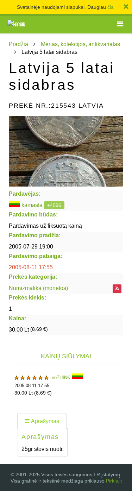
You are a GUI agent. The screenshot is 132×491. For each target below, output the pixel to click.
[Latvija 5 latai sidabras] (66, 151)
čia (110, 7)
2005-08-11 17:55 (31, 267)
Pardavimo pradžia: (35, 235)
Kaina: (17, 318)
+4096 (54, 205)
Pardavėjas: (24, 194)
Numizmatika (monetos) (38, 288)
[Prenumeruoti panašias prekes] (117, 288)
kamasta (32, 205)
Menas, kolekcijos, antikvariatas (80, 44)
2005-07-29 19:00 (31, 247)
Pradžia (18, 44)
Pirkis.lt (114, 481)
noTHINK (62, 377)
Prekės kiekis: (27, 298)
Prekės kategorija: (33, 277)
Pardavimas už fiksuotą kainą (45, 226)
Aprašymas (45, 421)
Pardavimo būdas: (33, 215)
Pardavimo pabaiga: (35, 256)
